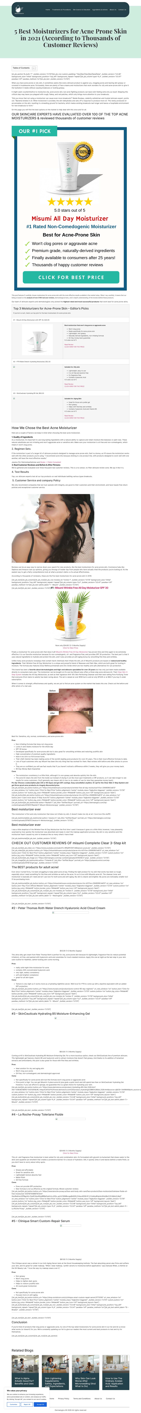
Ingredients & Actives (100, 10)
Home (48, 10)
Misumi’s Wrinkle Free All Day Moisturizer (72, 652)
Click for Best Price (70, 648)
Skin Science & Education (81, 10)
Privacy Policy (63, 1399)
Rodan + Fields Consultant (50, 462)
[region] (27, 1398)
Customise (13, 1404)
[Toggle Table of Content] (33, 68)
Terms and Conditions (81, 1399)
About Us (113, 10)
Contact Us (122, 10)
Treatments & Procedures (61, 10)
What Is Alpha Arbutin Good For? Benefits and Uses (24, 1381)
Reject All (27, 1404)
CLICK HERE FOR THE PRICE (74, 347)
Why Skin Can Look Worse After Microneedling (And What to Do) (85, 1382)
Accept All (40, 1404)
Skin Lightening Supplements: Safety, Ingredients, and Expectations (55, 1382)
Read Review (69, 344)
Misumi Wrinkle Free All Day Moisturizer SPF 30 (81, 587)
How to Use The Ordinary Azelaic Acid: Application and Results (114, 1382)
